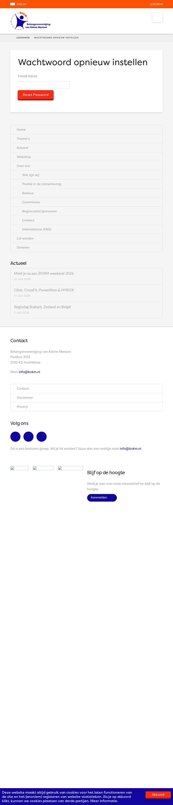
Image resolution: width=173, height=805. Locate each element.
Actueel (22, 147)
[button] (157, 17)
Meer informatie (103, 800)
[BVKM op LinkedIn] (42, 437)
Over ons (23, 166)
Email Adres (27, 76)
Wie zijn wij (30, 175)
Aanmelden (100, 497)
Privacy (22, 406)
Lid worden (25, 238)
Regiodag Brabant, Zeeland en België (42, 307)
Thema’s (23, 138)
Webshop (24, 157)
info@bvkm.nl (29, 372)
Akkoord (158, 794)
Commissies (31, 202)
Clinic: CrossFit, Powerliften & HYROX (44, 290)
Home (21, 129)
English (21, 4)
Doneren (23, 247)
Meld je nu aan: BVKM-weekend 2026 (44, 273)
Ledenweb (156, 4)
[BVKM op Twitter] (29, 437)
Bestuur (28, 193)
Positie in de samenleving (41, 184)
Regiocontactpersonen (39, 211)
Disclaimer (25, 397)
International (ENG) (36, 229)
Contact (28, 220)
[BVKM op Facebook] (16, 437)
